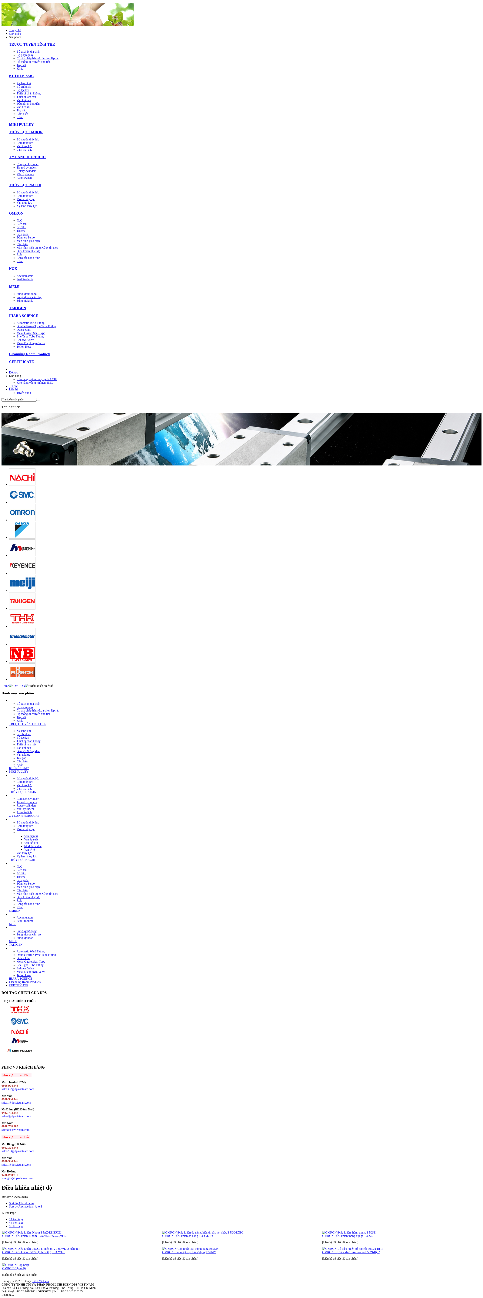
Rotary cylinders (26, 171)
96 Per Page (16, 1226)
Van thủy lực (24, 146)
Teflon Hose (24, 346)
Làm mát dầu (24, 149)
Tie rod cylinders (27, 167)
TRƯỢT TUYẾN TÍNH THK (32, 44)
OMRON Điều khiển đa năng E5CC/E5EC (188, 1235)
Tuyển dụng (24, 392)
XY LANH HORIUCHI (27, 157)
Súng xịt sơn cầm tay (29, 297)
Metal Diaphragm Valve (31, 343)
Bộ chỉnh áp (24, 86)
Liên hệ (13, 389)
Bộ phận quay (25, 55)
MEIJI (14, 287)
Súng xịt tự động (27, 293)
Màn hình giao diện (28, 240)
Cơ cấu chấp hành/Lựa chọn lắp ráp (38, 58)
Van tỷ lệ (29, 849)
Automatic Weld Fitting (31, 322)
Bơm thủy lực (25, 142)
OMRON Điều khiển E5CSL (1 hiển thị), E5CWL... (33, 1252)
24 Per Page (16, 1219)
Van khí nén (24, 100)
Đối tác (13, 372)
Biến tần (22, 223)
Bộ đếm (21, 227)
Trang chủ (15, 30)
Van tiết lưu (23, 107)
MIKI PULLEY (21, 125)
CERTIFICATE (21, 362)
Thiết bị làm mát (26, 96)
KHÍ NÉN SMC (21, 76)
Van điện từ (31, 836)
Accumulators (25, 276)
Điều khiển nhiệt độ (28, 251)
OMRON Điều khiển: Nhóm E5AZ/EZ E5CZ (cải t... (34, 1235)
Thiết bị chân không (29, 93)
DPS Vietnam (40, 1281)
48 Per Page (16, 1222)
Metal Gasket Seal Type (31, 333)
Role (19, 254)
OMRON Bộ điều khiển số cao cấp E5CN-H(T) (351, 1252)
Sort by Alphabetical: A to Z (25, 1206)
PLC (19, 220)
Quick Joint (23, 329)
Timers (21, 230)
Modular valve (33, 846)
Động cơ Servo (26, 237)
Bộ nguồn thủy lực (28, 139)
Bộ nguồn (22, 234)
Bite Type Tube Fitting (30, 336)
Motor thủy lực (26, 199)
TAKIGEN (17, 308)
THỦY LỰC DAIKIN (26, 132)
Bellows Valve (25, 339)
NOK (13, 269)
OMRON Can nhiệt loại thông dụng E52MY (189, 1252)
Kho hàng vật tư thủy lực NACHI (37, 379)
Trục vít (21, 65)
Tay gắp (21, 110)
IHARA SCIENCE (23, 316)
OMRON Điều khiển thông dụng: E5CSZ (347, 1235)
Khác (20, 68)
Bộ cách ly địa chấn (28, 51)
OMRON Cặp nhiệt (14, 1268)
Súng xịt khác (25, 300)
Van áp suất (31, 839)
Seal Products (25, 279)
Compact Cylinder (27, 164)
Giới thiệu (15, 33)
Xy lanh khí (24, 83)
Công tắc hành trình (28, 257)
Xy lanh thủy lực (27, 206)
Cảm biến (22, 113)
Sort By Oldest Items (21, 1203)
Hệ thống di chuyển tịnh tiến (34, 61)
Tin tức (13, 386)
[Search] (37, 400)
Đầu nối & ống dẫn (28, 103)
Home (5, 685)
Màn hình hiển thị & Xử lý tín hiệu (37, 247)
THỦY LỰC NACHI (25, 185)
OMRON (16, 213)
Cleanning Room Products (29, 354)
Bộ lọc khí (23, 90)
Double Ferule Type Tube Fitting (36, 326)
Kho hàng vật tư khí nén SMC (35, 382)
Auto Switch (24, 177)
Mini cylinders (25, 174)
